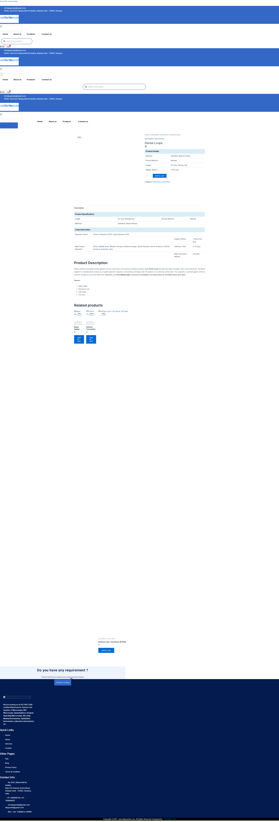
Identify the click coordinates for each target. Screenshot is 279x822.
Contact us (47, 34)
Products (31, 34)
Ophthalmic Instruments (160, 135)
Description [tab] (79, 208)
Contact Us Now (63, 682)
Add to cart (159, 176)
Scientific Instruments (9, 1)
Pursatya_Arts (170, 819)
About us (17, 34)
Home (5, 34)
